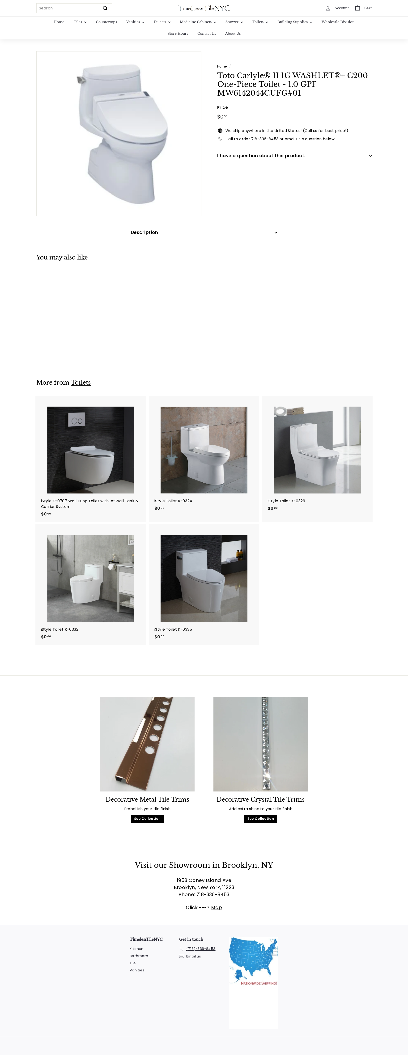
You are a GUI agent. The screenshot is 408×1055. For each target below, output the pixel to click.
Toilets (258, 22)
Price (222, 107)
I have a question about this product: (261, 156)
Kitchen (137, 948)
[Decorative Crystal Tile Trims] (260, 744)
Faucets (160, 22)
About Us (233, 33)
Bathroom (139, 955)
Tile (133, 963)
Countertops (106, 22)
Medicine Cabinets (196, 22)
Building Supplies (293, 22)
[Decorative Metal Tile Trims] (147, 744)
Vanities (133, 22)
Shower (232, 22)
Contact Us (206, 33)
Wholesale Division (338, 22)
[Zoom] (119, 133)
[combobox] (74, 8)
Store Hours (178, 33)
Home (59, 22)
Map (216, 907)
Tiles (78, 22)
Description (144, 232)
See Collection (147, 818)
